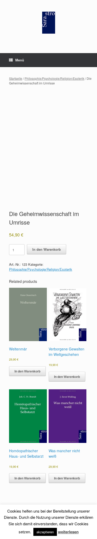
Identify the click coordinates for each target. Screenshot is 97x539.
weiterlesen (68, 532)
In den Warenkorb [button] (27, 371)
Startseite (15, 78)
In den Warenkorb (46, 249)
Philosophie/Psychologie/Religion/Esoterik (54, 78)
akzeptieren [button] (45, 531)
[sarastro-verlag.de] (48, 23)
